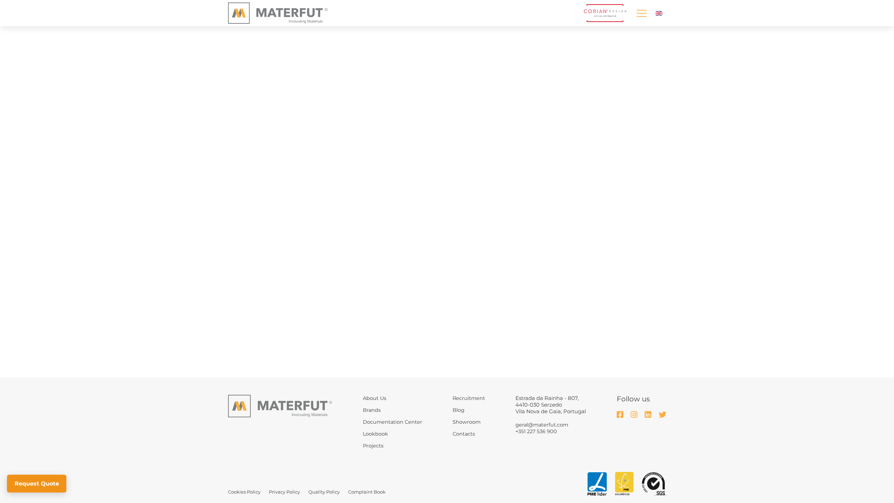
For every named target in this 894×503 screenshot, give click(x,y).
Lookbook (375, 434)
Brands (372, 410)
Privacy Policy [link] (284, 492)
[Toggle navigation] (641, 13)
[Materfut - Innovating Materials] (278, 13)
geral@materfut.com (541, 425)
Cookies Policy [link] (244, 492)
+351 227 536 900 (536, 431)
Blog (458, 410)
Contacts (464, 434)
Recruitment (469, 398)
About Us (374, 398)
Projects (373, 446)
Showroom (467, 422)
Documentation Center (392, 422)
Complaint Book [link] (367, 492)
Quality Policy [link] (324, 492)
